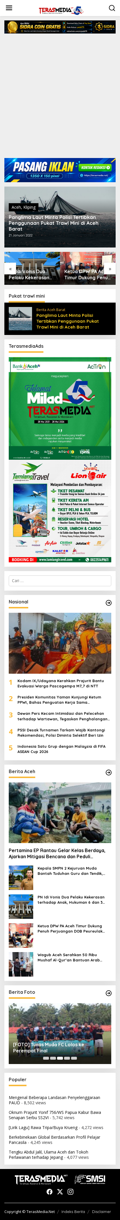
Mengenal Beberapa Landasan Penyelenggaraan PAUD (54, 1100)
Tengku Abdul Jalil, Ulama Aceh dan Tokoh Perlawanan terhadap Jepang (48, 1154)
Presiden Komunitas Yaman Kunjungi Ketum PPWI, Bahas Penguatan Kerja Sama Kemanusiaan (59, 700)
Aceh (16, 207)
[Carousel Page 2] (53, 1058)
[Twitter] (60, 1192)
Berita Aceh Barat (50, 309)
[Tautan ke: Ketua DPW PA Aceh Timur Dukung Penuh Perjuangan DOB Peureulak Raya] (21, 935)
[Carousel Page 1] (46, 1058)
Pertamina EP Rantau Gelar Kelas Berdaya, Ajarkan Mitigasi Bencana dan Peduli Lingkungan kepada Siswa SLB (57, 853)
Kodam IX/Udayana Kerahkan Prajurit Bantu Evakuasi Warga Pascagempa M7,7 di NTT (60, 683)
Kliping (29, 207)
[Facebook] (49, 1192)
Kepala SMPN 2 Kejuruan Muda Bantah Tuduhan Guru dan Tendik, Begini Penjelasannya (70, 871)
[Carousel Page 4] (67, 1058)
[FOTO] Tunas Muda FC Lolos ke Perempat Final (48, 1048)
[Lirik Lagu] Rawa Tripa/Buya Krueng (43, 1127)
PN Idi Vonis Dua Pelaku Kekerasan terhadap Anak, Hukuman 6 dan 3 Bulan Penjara (29, 274)
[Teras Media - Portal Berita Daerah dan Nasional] (61, 10)
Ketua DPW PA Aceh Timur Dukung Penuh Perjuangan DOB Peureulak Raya (87, 274)
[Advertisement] (60, 98)
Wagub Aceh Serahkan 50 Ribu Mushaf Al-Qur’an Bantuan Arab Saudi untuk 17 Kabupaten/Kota (69, 957)
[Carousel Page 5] (74, 1058)
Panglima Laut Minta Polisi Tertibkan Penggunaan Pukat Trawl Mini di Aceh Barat (53, 223)
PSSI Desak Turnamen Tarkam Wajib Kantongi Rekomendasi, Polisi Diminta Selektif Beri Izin (61, 733)
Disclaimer (101, 1211)
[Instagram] (70, 1192)
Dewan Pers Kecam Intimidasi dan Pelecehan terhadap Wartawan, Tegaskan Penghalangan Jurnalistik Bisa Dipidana (62, 716)
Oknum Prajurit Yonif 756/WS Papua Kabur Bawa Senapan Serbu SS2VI (55, 1115)
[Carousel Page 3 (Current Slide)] (60, 1058)
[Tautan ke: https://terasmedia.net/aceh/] (108, 772)
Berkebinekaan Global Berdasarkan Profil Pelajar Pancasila (54, 1139)
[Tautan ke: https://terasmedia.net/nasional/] (108, 602)
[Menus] (9, 8)
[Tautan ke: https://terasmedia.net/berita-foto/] (108, 993)
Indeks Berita (73, 1211)
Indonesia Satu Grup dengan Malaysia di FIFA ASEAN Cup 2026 (61, 749)
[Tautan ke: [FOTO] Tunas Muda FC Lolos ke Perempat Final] (60, 1033)
